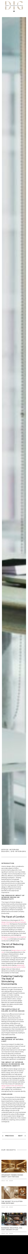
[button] (14, 11)
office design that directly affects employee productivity (13, 922)
